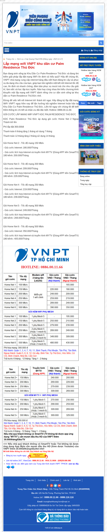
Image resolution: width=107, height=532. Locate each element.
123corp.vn (58, 528)
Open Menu (6, 50)
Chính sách (54, 480)
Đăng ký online (88, 58)
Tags (99, 103)
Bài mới (91, 103)
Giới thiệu (42, 480)
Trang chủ (10, 59)
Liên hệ (66, 480)
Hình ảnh (77, 480)
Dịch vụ (20, 59)
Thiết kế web (49, 528)
